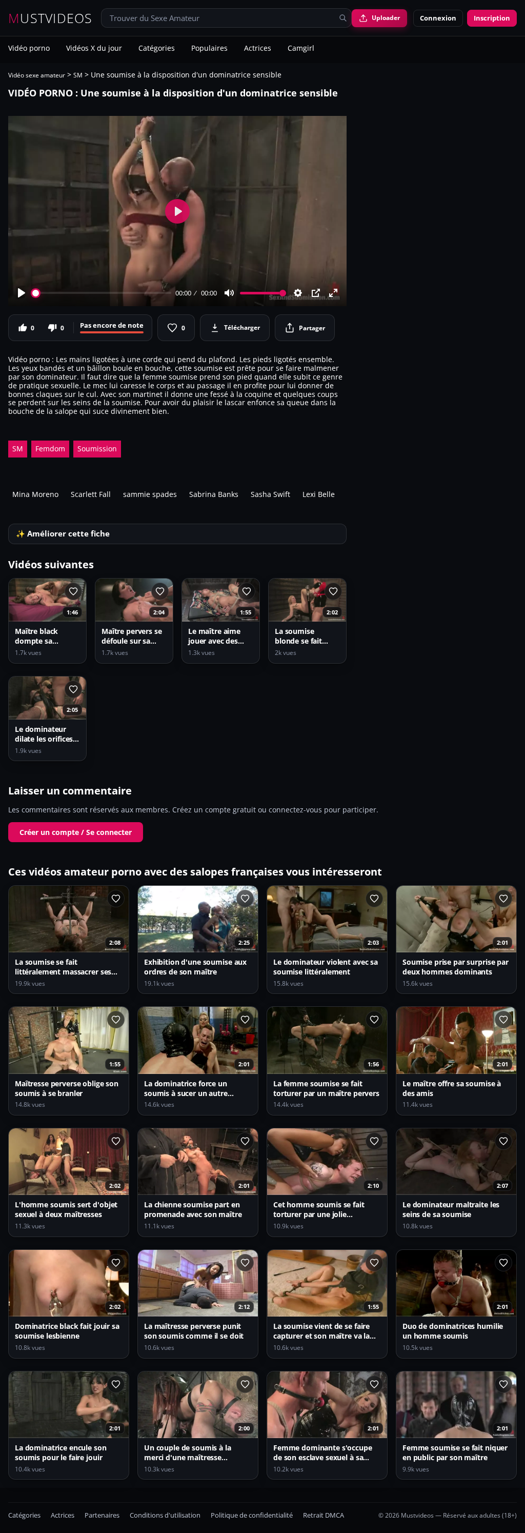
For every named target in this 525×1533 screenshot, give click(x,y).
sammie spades (150, 494)
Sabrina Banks (213, 494)
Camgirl (301, 49)
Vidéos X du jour (94, 49)
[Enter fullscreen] (333, 293)
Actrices (257, 49)
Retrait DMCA (323, 1515)
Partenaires (102, 1515)
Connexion (438, 18)
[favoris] (73, 591)
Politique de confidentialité (252, 1515)
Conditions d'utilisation (165, 1515)
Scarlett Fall (91, 494)
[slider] (101, 293)
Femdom (50, 448)
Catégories (156, 49)
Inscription (492, 18)
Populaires (209, 49)
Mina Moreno (35, 494)
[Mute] (229, 293)
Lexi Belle (318, 494)
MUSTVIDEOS (50, 18)
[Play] (21, 293)
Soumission (97, 448)
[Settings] (298, 293)
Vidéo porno (29, 49)
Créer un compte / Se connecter (75, 832)
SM (78, 75)
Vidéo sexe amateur (36, 75)
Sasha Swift (270, 494)
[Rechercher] (343, 18)
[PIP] (316, 293)
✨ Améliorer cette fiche (63, 534)
